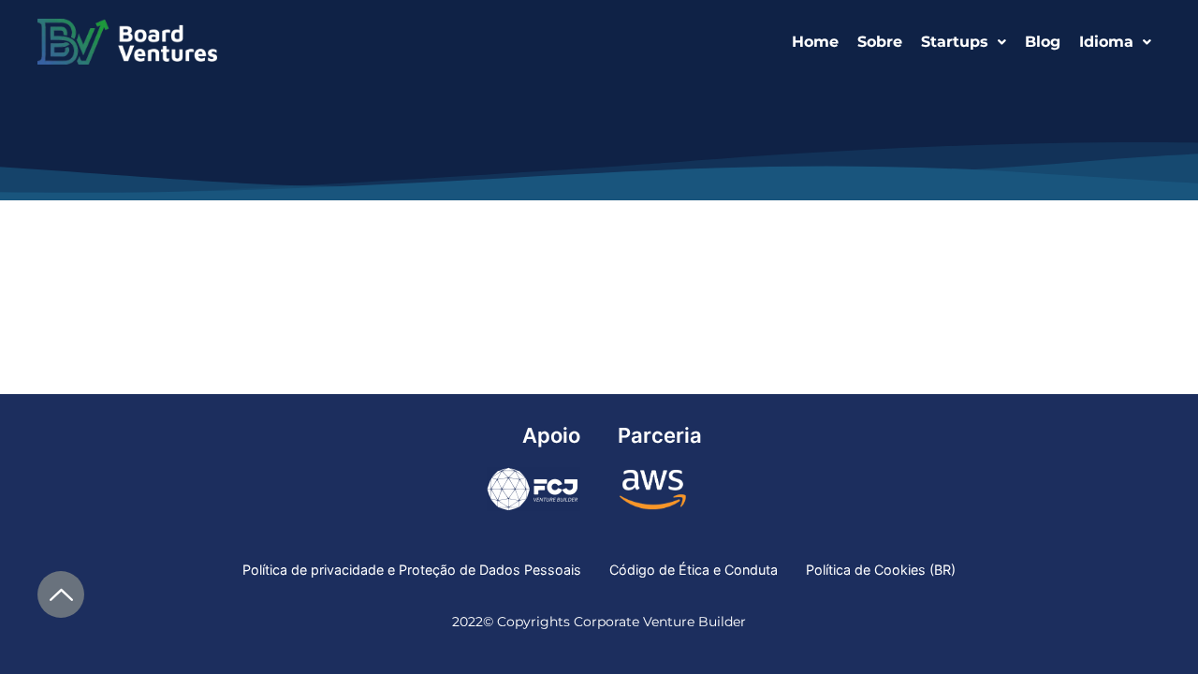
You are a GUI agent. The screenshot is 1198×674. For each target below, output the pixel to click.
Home (815, 42)
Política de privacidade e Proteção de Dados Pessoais (411, 570)
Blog (1042, 42)
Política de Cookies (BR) (881, 570)
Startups (954, 42)
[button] (963, 42)
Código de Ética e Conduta (693, 570)
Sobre (879, 42)
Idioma (1106, 42)
